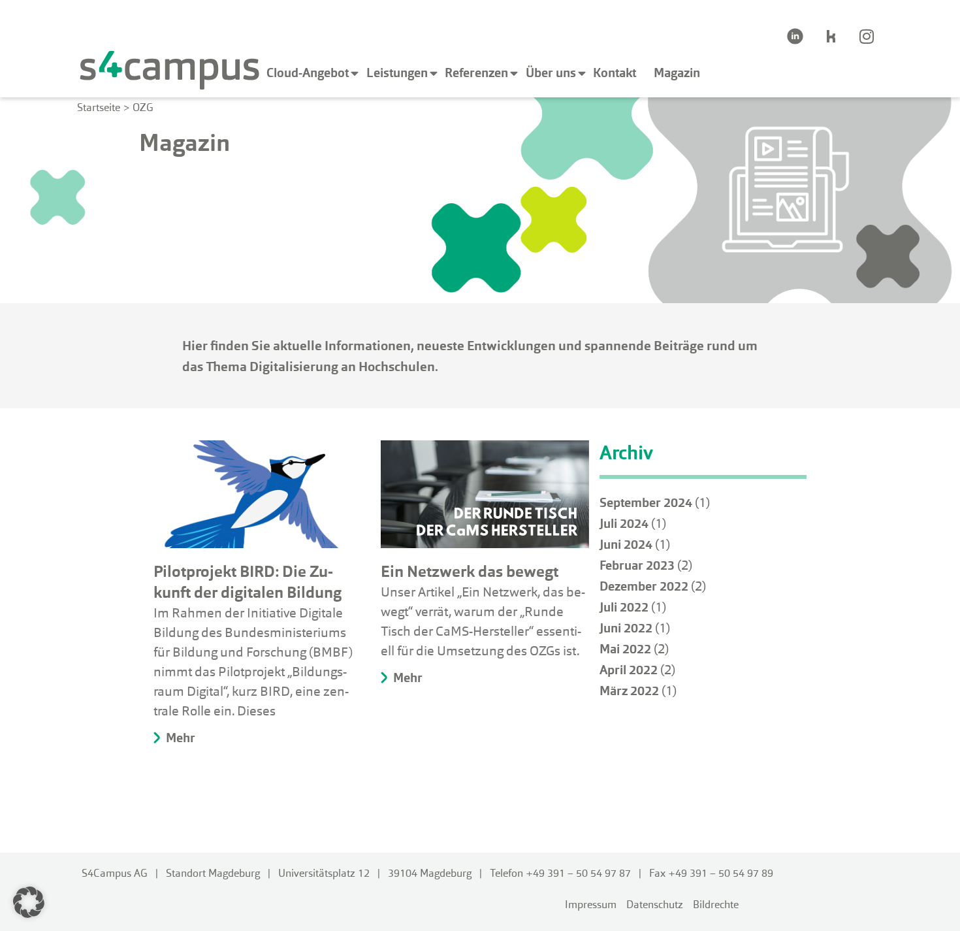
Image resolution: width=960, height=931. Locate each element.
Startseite (98, 107)
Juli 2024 (624, 523)
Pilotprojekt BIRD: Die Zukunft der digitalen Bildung (247, 581)
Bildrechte (716, 904)
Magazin (677, 73)
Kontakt (614, 73)
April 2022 (629, 670)
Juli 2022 (624, 607)
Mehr (179, 738)
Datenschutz (654, 904)
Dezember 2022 (644, 586)
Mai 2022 (625, 649)
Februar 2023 (637, 565)
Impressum (590, 904)
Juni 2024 (626, 544)
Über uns (551, 73)
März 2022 (629, 691)
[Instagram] (866, 36)
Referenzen (476, 73)
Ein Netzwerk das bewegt (469, 571)
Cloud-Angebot (307, 73)
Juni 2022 (626, 628)
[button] (28, 902)
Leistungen (397, 73)
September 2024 (646, 503)
